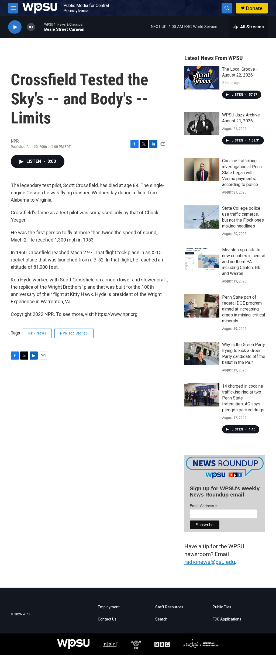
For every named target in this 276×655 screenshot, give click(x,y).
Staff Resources (169, 607)
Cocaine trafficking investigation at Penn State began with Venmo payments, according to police (242, 172)
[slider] (39, 27)
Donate (254, 8)
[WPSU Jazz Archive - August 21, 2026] (201, 123)
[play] (15, 27)
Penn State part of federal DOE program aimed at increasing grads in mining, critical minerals (243, 309)
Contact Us (107, 619)
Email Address (203, 505)
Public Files (222, 607)
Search (161, 619)
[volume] (31, 27)
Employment (109, 607)
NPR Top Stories (74, 333)
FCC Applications (227, 619)
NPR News (37, 333)
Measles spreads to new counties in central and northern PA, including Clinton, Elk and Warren (243, 261)
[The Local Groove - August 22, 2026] (201, 77)
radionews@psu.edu (209, 562)
